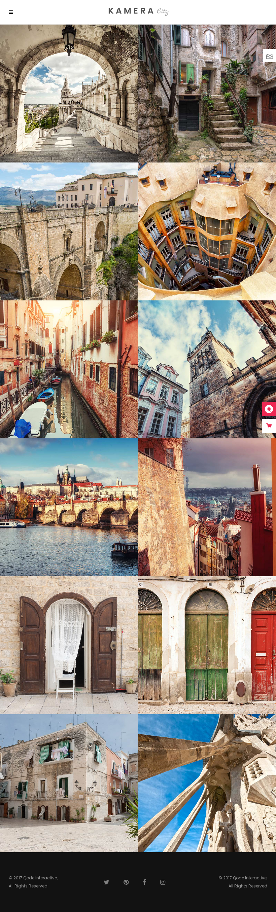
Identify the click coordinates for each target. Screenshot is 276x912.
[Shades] (69, 93)
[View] (207, 507)
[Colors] (207, 645)
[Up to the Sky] (207, 369)
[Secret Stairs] (207, 93)
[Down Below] (207, 231)
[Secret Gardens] (69, 783)
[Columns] (207, 783)
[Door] (69, 645)
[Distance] (69, 507)
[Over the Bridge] (69, 231)
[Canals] (69, 369)
